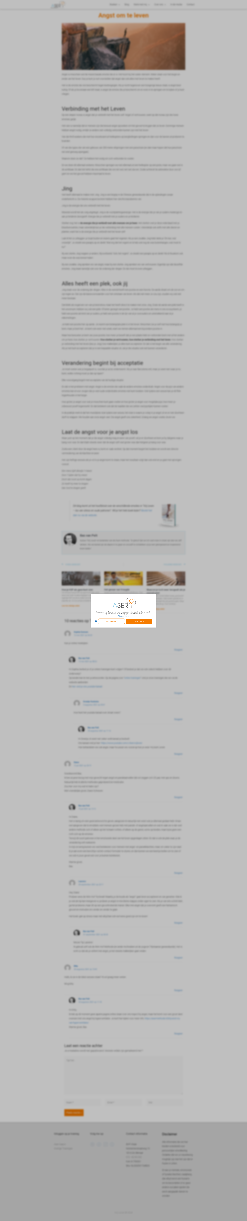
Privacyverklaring (123, 616)
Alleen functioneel (111, 621)
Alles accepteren (139, 621)
